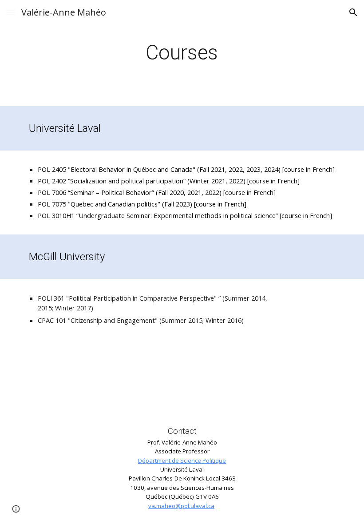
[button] (10, 12)
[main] (182, 53)
